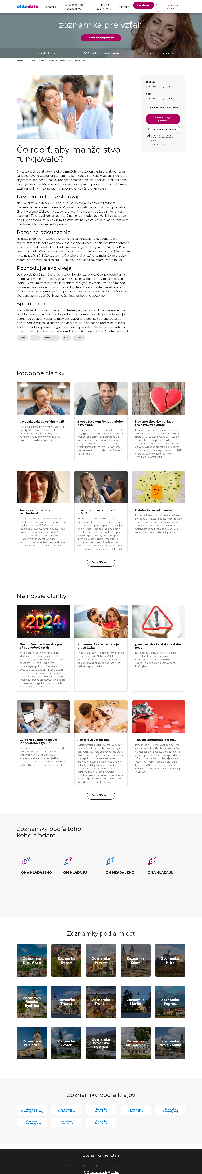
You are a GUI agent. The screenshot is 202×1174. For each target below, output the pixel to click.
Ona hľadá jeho (90, 1166)
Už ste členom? (162, 145)
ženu (170, 86)
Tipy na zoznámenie (104, 6)
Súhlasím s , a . (162, 137)
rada (66, 338)
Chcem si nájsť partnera (101, 37)
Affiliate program (114, 1166)
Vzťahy (52, 61)
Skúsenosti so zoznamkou (74, 6)
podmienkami (165, 135)
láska (35, 338)
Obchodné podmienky (131, 1166)
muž (153, 98)
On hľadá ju (101, 1166)
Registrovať (143, 5)
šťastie (22, 338)
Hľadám (150, 82)
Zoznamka (49, 6)
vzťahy (79, 338)
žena (170, 98)
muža (153, 86)
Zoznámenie (77, 1166)
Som (148, 94)
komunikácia (51, 338)
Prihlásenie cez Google (164, 129)
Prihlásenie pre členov (170, 6)
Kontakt (124, 6)
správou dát (155, 138)
